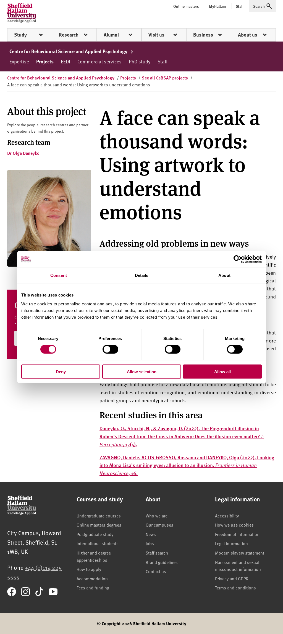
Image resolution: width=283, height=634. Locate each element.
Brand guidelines (162, 562)
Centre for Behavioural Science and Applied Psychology (69, 51)
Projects (45, 61)
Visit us (156, 34)
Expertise (19, 61)
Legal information (231, 543)
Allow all (222, 371)
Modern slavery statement (239, 553)
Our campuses (159, 525)
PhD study (139, 61)
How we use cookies (234, 525)
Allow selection (141, 371)
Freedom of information (237, 534)
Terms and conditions (235, 587)
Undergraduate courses (99, 515)
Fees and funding (93, 587)
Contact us (156, 571)
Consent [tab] (58, 275)
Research (68, 34)
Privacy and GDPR (231, 578)
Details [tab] (141, 275)
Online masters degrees (99, 525)
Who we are (156, 515)
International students (98, 543)
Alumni (111, 34)
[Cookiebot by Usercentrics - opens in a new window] (237, 259)
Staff (162, 61)
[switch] (110, 349)
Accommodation (92, 578)
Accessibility (227, 515)
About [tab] (224, 275)
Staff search (157, 553)
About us (247, 34)
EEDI (65, 61)
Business (203, 34)
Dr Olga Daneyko (23, 153)
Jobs (150, 543)
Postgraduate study (95, 534)
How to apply (89, 569)
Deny (61, 371)
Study (20, 34)
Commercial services (99, 61)
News (151, 534)
